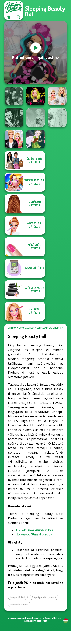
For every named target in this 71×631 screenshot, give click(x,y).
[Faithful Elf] (35, 117)
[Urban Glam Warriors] (35, 96)
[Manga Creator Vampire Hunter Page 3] (14, 117)
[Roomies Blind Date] (14, 139)
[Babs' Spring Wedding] (57, 96)
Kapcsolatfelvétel (53, 617)
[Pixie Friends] (35, 139)
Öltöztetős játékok (19, 604)
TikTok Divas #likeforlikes (34, 530)
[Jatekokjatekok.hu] (9, 17)
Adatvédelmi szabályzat (35, 620)
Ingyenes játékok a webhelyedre (25, 617)
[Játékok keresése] (18, 17)
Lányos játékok (26, 328)
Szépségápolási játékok (49, 328)
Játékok (12, 328)
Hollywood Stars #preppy (34, 534)
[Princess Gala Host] (57, 117)
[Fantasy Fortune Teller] (14, 96)
